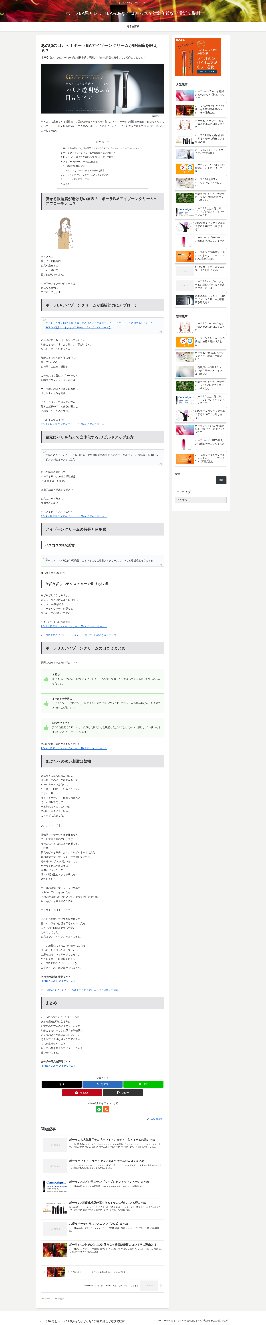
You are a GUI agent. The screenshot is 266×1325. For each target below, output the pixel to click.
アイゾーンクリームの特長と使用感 (80, 161)
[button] (123, 1092)
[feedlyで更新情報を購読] (99, 1109)
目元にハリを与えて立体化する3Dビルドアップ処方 (88, 157)
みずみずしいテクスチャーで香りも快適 (85, 170)
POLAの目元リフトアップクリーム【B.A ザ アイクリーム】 (74, 424)
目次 (98, 142)
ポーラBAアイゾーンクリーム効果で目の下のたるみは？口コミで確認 (79, 990)
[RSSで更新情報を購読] (106, 1109)
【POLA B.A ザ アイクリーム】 (58, 981)
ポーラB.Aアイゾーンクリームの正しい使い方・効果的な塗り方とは (78, 635)
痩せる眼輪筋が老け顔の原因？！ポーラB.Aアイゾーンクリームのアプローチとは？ (103, 148)
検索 (177, 474)
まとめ (66, 184)
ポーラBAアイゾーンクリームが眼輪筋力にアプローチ (89, 153)
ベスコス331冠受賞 (75, 166)
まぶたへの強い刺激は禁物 (76, 179)
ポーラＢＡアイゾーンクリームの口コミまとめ (85, 175)
